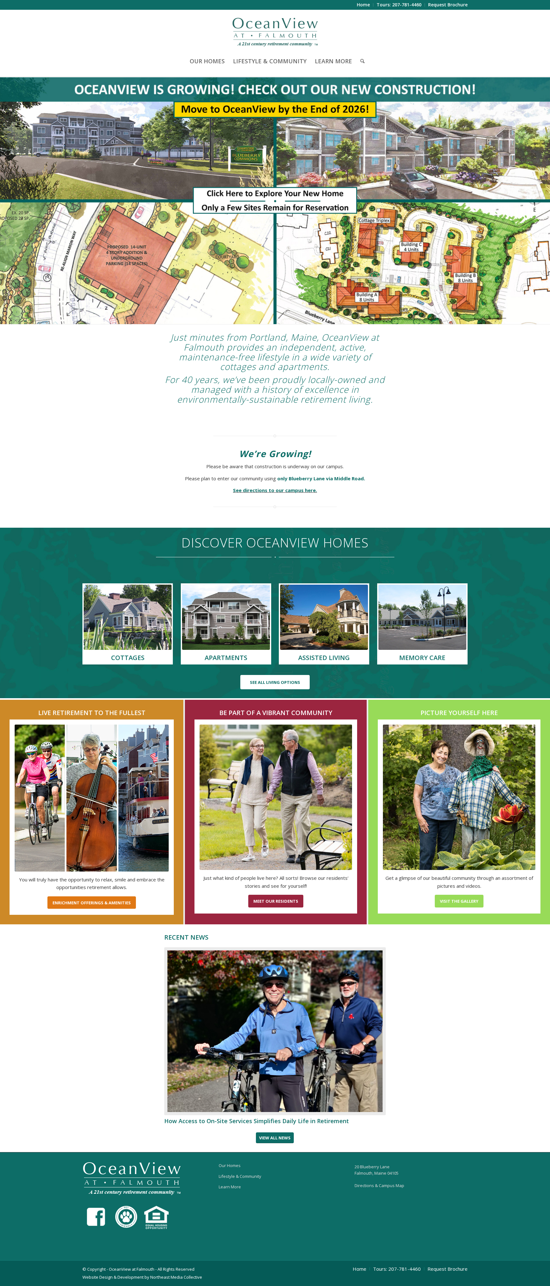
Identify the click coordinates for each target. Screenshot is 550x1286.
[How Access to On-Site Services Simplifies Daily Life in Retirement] (275, 1031)
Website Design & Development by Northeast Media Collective (142, 1277)
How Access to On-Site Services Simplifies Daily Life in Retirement (256, 1121)
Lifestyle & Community (240, 1176)
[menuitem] (363, 5)
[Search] (360, 61)
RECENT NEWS (186, 937)
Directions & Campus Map (379, 1185)
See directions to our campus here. (275, 490)
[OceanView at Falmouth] (275, 31)
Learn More (230, 1187)
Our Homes (230, 1165)
